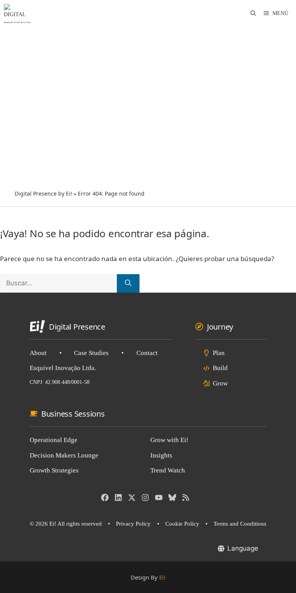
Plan (219, 353)
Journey (220, 327)
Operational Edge (53, 440)
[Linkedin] (118, 497)
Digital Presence (77, 327)
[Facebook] (105, 497)
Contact (147, 353)
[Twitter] (132, 497)
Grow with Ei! (169, 440)
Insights (161, 455)
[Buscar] (128, 283)
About (38, 353)
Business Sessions (73, 414)
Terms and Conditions (240, 524)
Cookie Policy (182, 524)
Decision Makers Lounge (64, 455)
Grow (220, 383)
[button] (253, 13)
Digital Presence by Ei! (43, 193)
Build (220, 368)
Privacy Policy (133, 524)
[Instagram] (145, 497)
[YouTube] (159, 497)
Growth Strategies (54, 470)
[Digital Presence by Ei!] (17, 13)
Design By (148, 577)
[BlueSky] (172, 497)
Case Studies (91, 353)
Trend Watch (167, 470)
